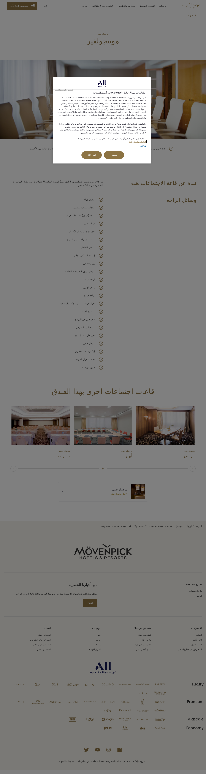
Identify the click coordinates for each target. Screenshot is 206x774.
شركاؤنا (143, 146)
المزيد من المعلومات (137, 141)
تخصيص (114, 155)
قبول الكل (91, 155)
